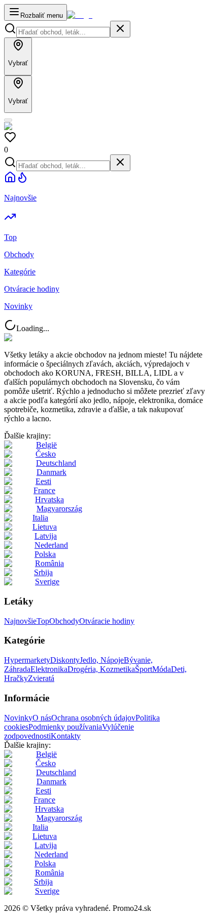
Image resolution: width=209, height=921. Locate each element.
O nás (41, 717)
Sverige (47, 581)
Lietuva (44, 527)
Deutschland (56, 463)
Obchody (64, 621)
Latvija (45, 536)
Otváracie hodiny (106, 621)
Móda (161, 669)
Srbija (43, 572)
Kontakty (66, 736)
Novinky (18, 717)
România (49, 563)
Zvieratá (41, 678)
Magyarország (59, 508)
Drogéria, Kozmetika (101, 669)
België (46, 445)
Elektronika (48, 669)
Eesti (43, 481)
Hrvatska (49, 499)
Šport (143, 669)
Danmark (51, 472)
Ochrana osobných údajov (93, 717)
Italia (40, 517)
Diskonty (65, 660)
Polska (45, 554)
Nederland (51, 545)
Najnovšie (20, 621)
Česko (46, 454)
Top (43, 621)
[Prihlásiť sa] (8, 120)
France (44, 490)
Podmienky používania (65, 727)
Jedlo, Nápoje (102, 660)
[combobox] (63, 32)
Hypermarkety (27, 660)
